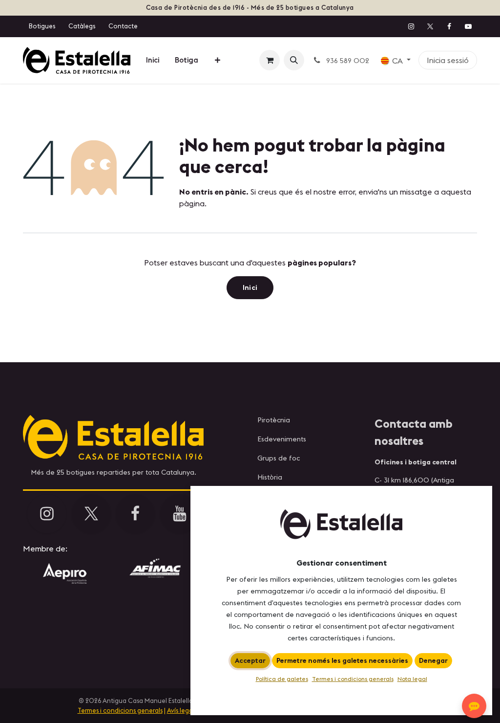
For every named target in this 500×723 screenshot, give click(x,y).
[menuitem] (152, 60)
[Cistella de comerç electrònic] (269, 60)
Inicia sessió (448, 60)
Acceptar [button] (250, 660)
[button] (294, 60)
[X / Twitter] (430, 26)
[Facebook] (449, 26)
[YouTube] (468, 26)
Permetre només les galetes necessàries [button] (342, 660)
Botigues (42, 26)
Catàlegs (81, 26)
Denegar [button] (433, 660)
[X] (91, 513)
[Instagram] (411, 26)
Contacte (123, 26)
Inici (250, 287)
